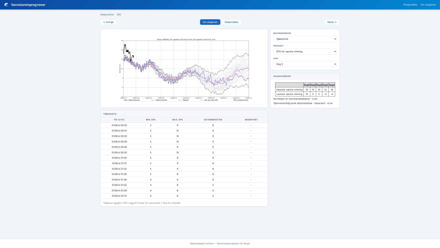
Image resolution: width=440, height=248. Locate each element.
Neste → (332, 22)
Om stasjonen (428, 4)
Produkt (278, 46)
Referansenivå (282, 33)
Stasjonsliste (410, 4)
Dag (275, 58)
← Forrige (108, 22)
